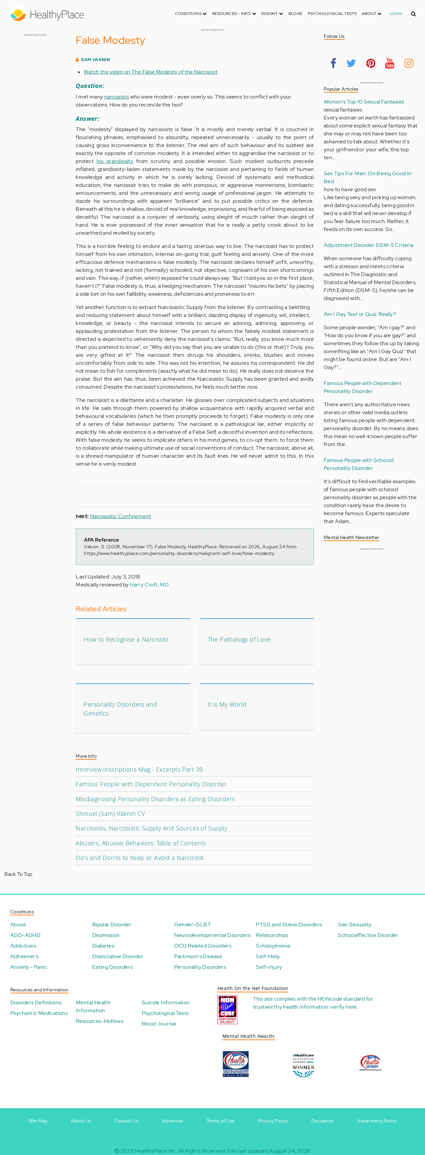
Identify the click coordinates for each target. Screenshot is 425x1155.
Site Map (38, 1121)
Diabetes (103, 945)
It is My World (227, 704)
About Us (81, 1121)
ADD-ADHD (25, 935)
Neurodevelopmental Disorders (212, 935)
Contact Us (127, 1121)
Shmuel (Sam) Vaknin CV (110, 813)
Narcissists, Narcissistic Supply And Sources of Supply (151, 828)
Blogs (295, 13)
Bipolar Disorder (111, 924)
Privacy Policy (273, 1121)
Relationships (272, 935)
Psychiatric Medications (39, 1013)
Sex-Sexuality (354, 924)
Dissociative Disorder (117, 956)
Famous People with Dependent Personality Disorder (151, 784)
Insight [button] (270, 13)
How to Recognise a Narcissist (126, 639)
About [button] (369, 13)
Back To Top (18, 874)
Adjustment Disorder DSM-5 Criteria (369, 245)
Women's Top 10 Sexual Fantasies (364, 101)
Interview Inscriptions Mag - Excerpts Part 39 (139, 769)
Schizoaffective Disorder (368, 935)
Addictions (23, 945)
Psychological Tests (332, 13)
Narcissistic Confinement (120, 516)
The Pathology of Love (239, 639)
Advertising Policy (376, 1121)
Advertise (172, 1121)
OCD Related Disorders (202, 945)
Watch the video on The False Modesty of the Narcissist (150, 71)
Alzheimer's (24, 956)
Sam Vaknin (95, 59)
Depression (106, 935)
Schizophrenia (273, 945)
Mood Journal (159, 1023)
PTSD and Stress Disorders (289, 924)
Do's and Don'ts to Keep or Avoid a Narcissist (140, 858)
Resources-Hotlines (100, 1021)
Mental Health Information (93, 1006)
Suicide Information (166, 1002)
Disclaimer (322, 1121)
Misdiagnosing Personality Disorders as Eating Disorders (155, 799)
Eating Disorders (112, 966)
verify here (343, 1006)
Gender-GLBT (192, 924)
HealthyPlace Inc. (156, 1150)
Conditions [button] (189, 13)
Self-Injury (269, 966)
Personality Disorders (200, 966)
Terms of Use (221, 1121)
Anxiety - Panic (28, 966)
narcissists (116, 96)
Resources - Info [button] (232, 13)
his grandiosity (115, 161)
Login (395, 13)
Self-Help (268, 956)
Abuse (18, 924)
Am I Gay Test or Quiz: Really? (360, 314)
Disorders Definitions (35, 1002)
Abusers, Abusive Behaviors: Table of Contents (141, 843)
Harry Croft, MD (149, 584)
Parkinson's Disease (198, 956)
